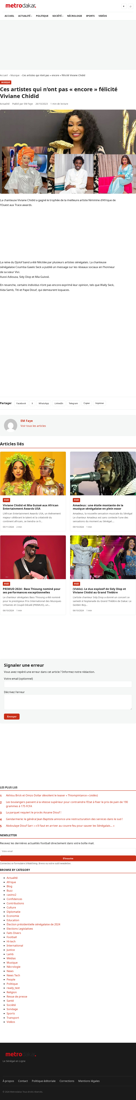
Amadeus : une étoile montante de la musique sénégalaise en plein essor (98, 507)
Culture (11, 907)
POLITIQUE (42, 15)
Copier (87, 403)
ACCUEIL (9, 15)
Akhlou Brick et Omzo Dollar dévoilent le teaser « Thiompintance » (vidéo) (52, 795)
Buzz (6, 500)
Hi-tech (11, 941)
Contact (23, 1081)
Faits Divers (14, 933)
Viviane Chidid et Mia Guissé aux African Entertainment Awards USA (30, 507)
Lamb (10, 954)
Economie (13, 916)
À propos (8, 1081)
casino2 (11, 895)
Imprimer (99, 403)
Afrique (11, 882)
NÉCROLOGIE (74, 15)
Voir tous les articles (33, 426)
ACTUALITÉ (24, 15)
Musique (5, 82)
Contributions (15, 903)
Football (12, 937)
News (10, 971)
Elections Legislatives (20, 928)
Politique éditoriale (44, 1081)
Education (13, 920)
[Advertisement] (68, 45)
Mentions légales (89, 1081)
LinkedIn (59, 403)
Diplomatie (13, 912)
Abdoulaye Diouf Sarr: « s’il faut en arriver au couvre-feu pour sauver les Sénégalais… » (60, 825)
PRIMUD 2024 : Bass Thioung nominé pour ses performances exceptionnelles (32, 590)
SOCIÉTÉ (57, 15)
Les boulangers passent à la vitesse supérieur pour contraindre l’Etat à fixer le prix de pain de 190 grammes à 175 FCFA (67, 804)
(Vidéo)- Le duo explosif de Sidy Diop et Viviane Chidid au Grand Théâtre (99, 590)
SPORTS (90, 15)
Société (11, 1005)
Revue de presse (17, 996)
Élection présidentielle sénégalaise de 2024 (33, 924)
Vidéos (11, 1022)
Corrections (67, 1081)
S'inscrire (68, 858)
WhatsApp (44, 403)
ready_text (13, 988)
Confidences (14, 899)
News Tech (13, 975)
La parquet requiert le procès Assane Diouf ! (33, 812)
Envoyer (11, 716)
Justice (11, 950)
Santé (10, 1000)
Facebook (21, 403)
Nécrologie (13, 967)
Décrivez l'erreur (14, 692)
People (11, 979)
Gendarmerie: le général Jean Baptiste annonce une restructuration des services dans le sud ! (64, 819)
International (15, 945)
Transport (13, 1018)
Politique (12, 984)
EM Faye (28, 103)
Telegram (73, 403)
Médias (11, 958)
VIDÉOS (103, 15)
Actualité (12, 878)
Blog (9, 886)
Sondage (12, 1009)
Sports (11, 1013)
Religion (12, 992)
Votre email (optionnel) (18, 678)
